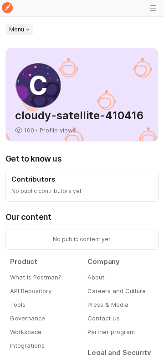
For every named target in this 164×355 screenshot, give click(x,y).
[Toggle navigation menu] (153, 8)
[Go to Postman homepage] (7, 8)
